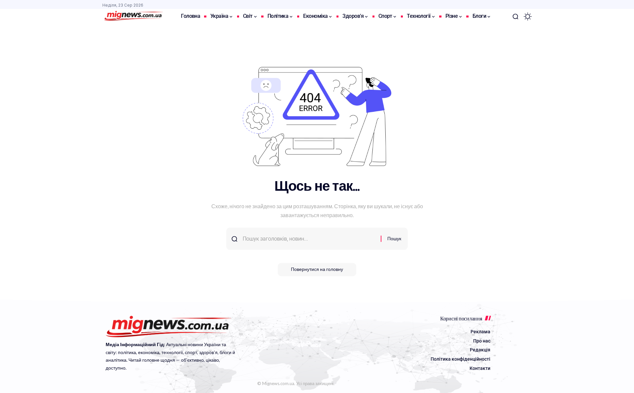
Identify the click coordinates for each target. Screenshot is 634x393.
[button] (515, 16)
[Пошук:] (309, 239)
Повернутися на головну (317, 269)
